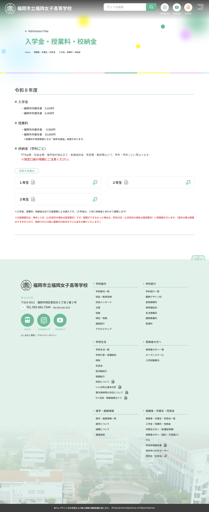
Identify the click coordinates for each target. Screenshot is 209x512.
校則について (103, 381)
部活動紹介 (101, 371)
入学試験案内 (152, 360)
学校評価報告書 (154, 445)
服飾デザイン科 (154, 296)
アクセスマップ (104, 328)
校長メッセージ (104, 302)
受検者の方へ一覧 (155, 349)
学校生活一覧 (102, 349)
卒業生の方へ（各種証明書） (160, 429)
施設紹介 (100, 323)
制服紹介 (100, 376)
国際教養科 (151, 318)
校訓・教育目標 (104, 296)
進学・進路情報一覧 (106, 418)
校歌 (98, 312)
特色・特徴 (101, 318)
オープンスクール (155, 354)
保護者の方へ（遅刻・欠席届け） (163, 434)
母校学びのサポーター (157, 450)
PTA (148, 440)
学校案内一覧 (102, 291)
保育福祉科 (151, 307)
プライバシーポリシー (47, 335)
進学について (102, 423)
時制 (98, 360)
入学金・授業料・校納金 (158, 423)
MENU (200, 9)
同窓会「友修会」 (155, 456)
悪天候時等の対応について (110, 392)
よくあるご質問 (28, 335)
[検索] (151, 7)
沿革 (98, 307)
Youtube (177, 13)
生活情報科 (151, 312)
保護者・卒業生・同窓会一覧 (160, 418)
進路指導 (100, 434)
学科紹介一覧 (152, 291)
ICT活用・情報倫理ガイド (109, 397)
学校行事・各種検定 (106, 354)
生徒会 (99, 365)
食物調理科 (151, 302)
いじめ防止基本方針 (106, 387)
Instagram (164, 13)
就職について (102, 429)
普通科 (149, 323)
